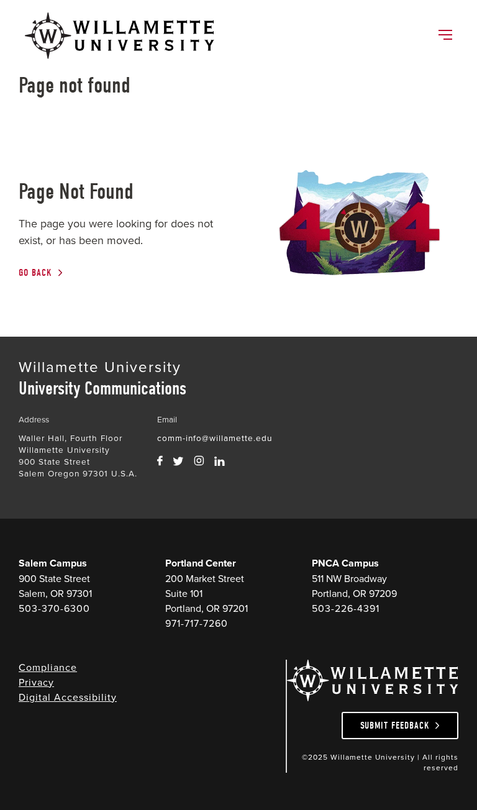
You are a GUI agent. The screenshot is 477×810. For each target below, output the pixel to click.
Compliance (48, 667)
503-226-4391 (345, 608)
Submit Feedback (395, 725)
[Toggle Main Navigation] (444, 36)
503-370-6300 (54, 608)
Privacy (36, 682)
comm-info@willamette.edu (214, 438)
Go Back (35, 272)
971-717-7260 (196, 623)
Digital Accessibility (68, 697)
